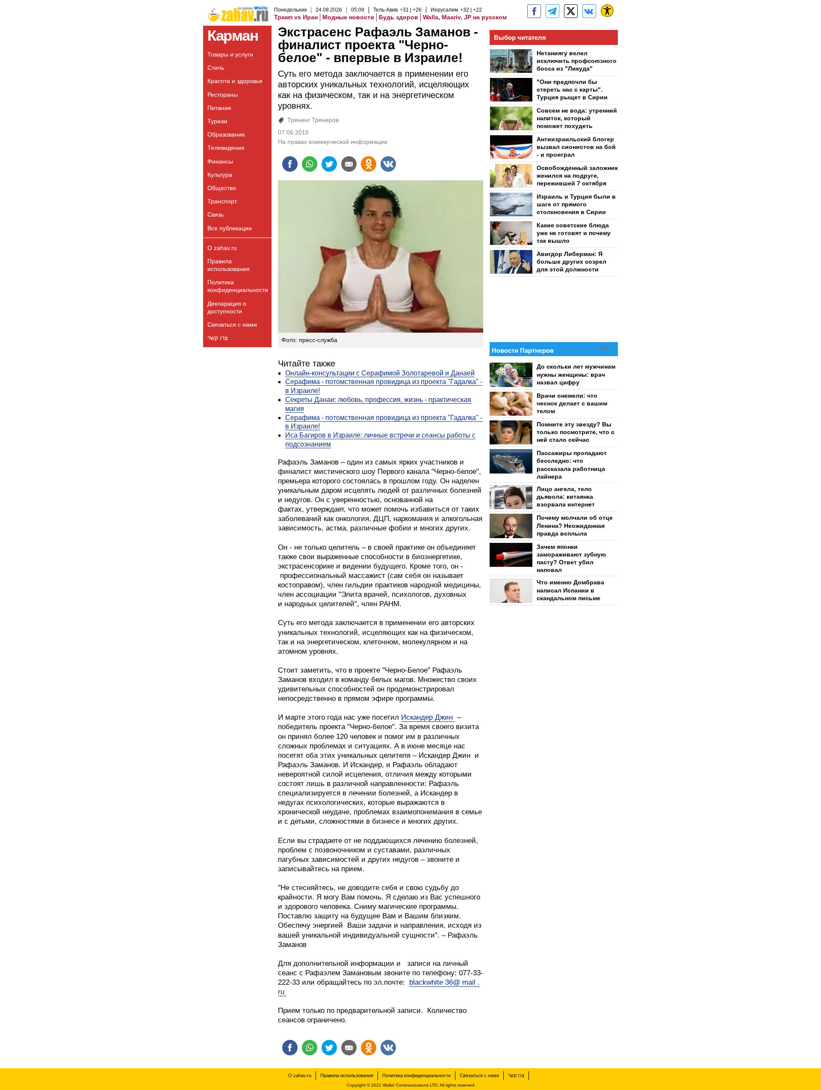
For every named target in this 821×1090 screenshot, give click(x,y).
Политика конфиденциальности (237, 286)
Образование (226, 134)
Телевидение (226, 147)
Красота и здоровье (235, 80)
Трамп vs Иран (296, 17)
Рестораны (222, 94)
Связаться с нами (232, 324)
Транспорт (222, 201)
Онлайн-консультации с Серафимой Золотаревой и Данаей (380, 373)
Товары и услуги (230, 54)
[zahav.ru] (534, 11)
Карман (232, 35)
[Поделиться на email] (349, 164)
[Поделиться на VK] (388, 164)
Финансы (220, 161)
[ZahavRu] (571, 11)
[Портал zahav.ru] (589, 11)
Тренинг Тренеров (313, 119)
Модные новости (348, 17)
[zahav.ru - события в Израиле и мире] (552, 11)
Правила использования (228, 265)
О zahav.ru (222, 247)
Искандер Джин (428, 717)
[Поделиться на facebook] (290, 164)
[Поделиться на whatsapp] (309, 164)
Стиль (215, 67)
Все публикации (229, 228)
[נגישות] (607, 10)
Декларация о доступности (226, 307)
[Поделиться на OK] (368, 164)
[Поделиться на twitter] (329, 164)
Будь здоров (398, 17)
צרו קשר (217, 337)
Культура (219, 174)
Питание (219, 107)
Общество (221, 188)
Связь (215, 214)
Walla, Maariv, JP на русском (465, 17)
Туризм (217, 121)
